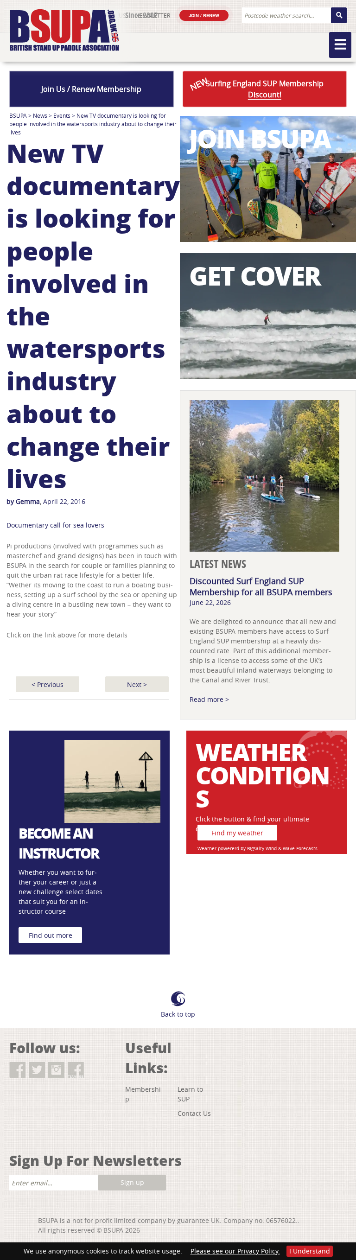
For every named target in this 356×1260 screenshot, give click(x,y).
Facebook (17, 1070)
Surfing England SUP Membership (256, 87)
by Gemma (23, 501)
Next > (137, 684)
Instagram (56, 1070)
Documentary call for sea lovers (55, 525)
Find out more (50, 935)
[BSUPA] (54, 19)
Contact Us (194, 1113)
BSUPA (18, 115)
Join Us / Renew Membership (91, 89)
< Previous (48, 684)
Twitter (37, 1070)
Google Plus (21, 1086)
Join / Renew (204, 15)
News (40, 115)
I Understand (309, 1251)
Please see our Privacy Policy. (235, 1251)
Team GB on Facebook (76, 1070)
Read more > (209, 699)
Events (61, 115)
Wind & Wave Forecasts (292, 849)
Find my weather (237, 832)
